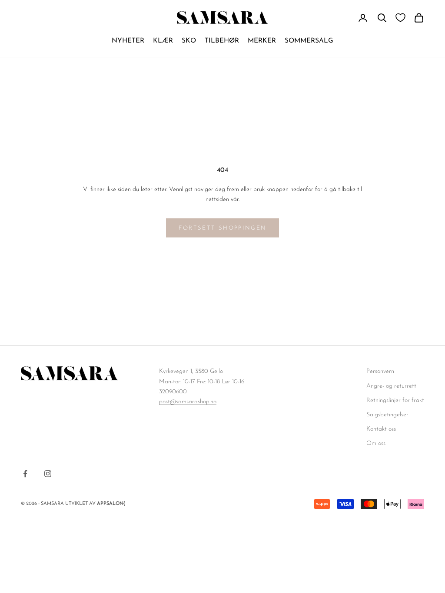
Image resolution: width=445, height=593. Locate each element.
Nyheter (128, 40)
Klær (163, 40)
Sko (189, 40)
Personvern (380, 371)
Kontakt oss (381, 429)
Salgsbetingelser (387, 415)
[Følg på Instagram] (47, 473)
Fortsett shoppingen (222, 228)
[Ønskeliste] (400, 17)
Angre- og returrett (391, 386)
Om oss (375, 443)
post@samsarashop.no (187, 402)
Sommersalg (309, 40)
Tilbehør (222, 40)
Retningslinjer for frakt (395, 400)
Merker (262, 40)
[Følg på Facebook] (25, 473)
